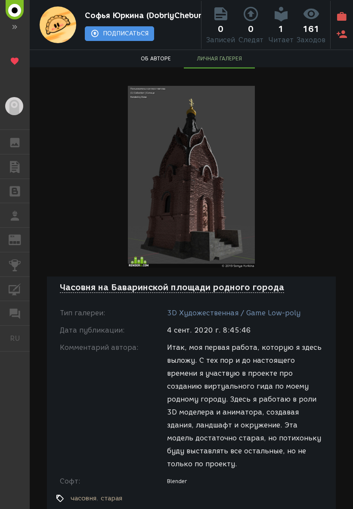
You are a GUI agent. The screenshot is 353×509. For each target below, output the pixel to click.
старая (111, 498)
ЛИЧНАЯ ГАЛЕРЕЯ (219, 58)
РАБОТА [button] (15, 215)
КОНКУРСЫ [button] (15, 264)
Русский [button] (20, 338)
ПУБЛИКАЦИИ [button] (15, 166)
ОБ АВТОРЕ (156, 58)
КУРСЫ (15, 289)
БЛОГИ (15, 191)
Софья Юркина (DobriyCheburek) (141, 15)
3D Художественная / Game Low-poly (233, 313)
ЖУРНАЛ (20, 239)
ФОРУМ (15, 313)
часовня (83, 498)
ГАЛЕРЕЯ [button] (15, 142)
